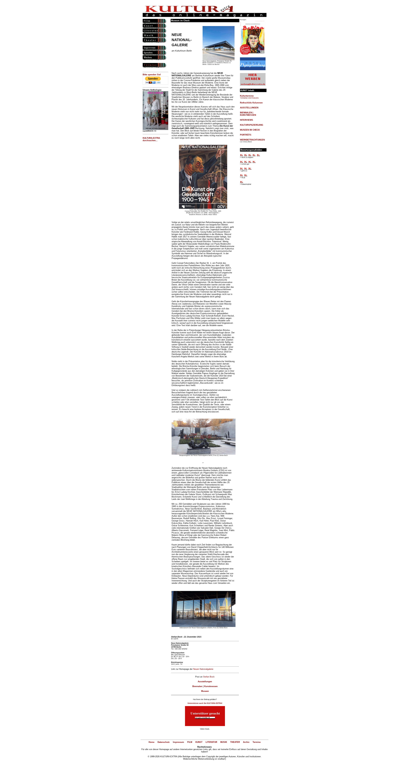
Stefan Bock (209, 677)
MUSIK (223, 742)
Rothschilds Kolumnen (251, 103)
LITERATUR (211, 742)
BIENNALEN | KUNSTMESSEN (248, 113)
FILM (189, 742)
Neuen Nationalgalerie (203, 669)
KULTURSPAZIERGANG (251, 125)
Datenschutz (164, 742)
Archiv (246, 742)
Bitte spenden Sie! (152, 74)
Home (151, 742)
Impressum (178, 742)
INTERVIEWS (246, 120)
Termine (257, 742)
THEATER (235, 742)
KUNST (198, 742)
